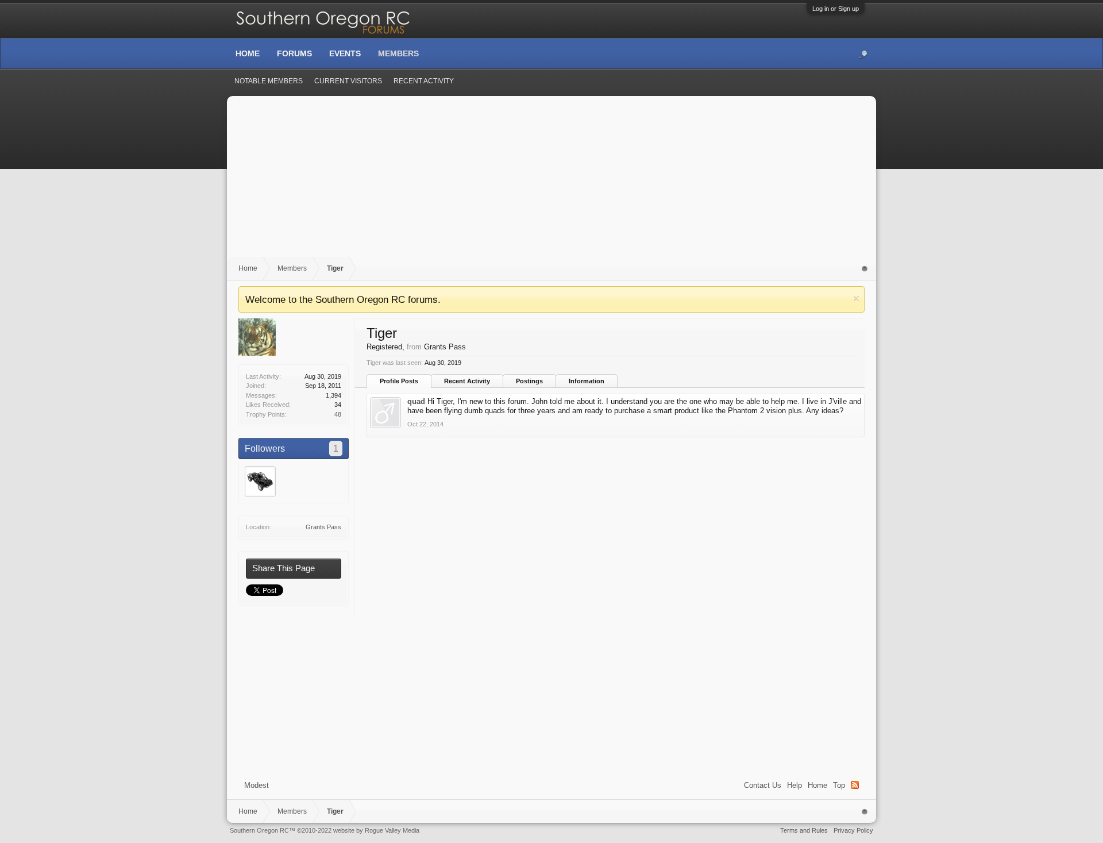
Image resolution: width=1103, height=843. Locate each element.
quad (416, 401)
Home (817, 785)
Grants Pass (323, 526)
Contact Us (762, 785)
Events (345, 53)
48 (337, 414)
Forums (294, 53)
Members (398, 53)
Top (839, 785)
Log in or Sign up (835, 8)
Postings (529, 381)
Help (794, 785)
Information (586, 381)
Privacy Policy (853, 830)
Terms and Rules (804, 830)
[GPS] (260, 481)
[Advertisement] (551, 182)
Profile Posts (399, 381)
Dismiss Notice (856, 298)
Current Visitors (348, 81)
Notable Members (268, 81)
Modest (256, 785)
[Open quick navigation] (865, 268)
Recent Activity (467, 381)
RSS (855, 785)
